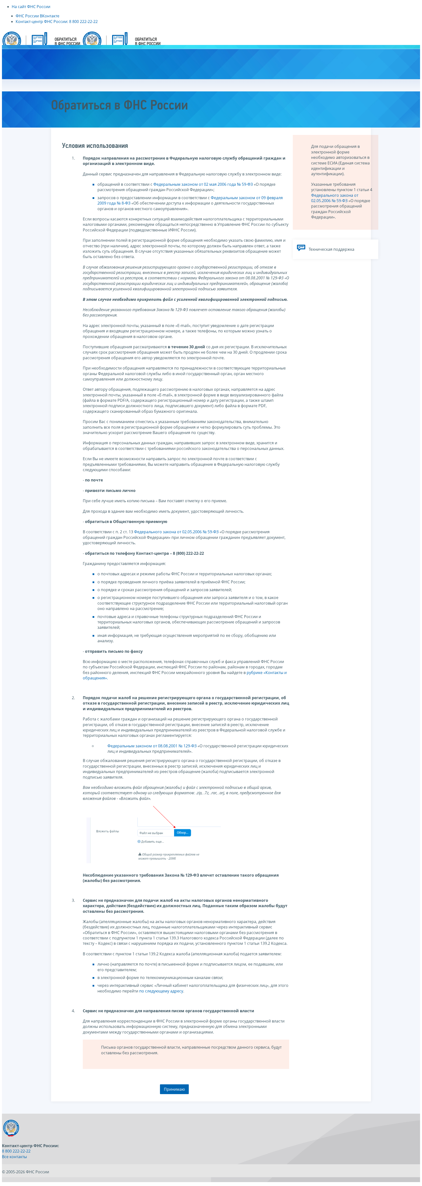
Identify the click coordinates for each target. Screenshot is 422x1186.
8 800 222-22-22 (16, 1151)
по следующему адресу (161, 991)
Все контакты (14, 1156)
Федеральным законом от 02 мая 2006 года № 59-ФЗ (203, 184)
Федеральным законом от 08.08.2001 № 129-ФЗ (152, 746)
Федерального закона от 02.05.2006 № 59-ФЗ (176, 531)
